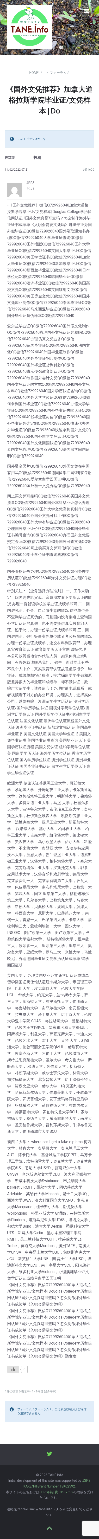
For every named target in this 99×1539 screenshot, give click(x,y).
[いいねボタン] (13, 1369)
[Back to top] (49, 1528)
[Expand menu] (86, 11)
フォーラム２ (60, 73)
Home (34, 73)
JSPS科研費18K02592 (56, 1492)
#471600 (88, 169)
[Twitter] (49, 1454)
